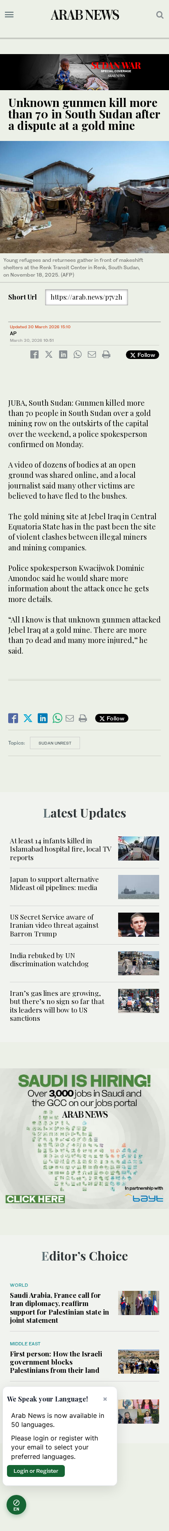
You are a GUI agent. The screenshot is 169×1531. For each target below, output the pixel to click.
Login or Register (36, 1470)
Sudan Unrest (55, 743)
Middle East (25, 1344)
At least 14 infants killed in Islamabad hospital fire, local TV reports (60, 849)
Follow (145, 354)
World (19, 1285)
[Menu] (9, 14)
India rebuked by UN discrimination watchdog (49, 959)
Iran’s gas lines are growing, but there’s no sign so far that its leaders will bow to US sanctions (57, 1005)
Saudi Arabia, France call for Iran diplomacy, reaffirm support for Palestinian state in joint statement (59, 1307)
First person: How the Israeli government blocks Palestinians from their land (56, 1362)
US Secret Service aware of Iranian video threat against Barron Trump (54, 925)
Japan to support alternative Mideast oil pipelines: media (54, 883)
